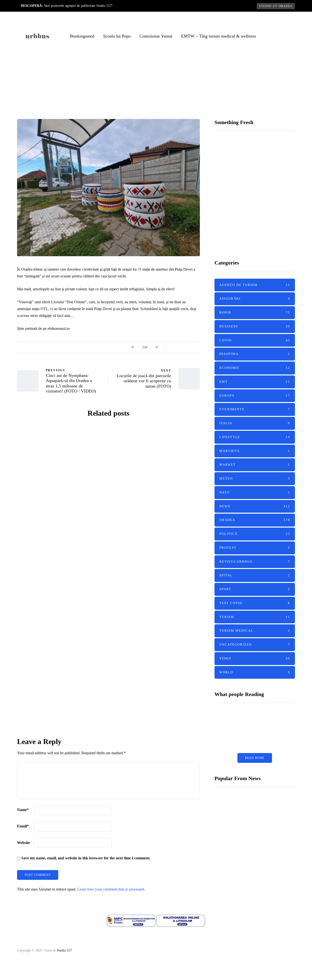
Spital (254, 575)
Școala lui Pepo (117, 36)
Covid (254, 340)
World (254, 672)
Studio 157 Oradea (275, 6)
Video (254, 658)
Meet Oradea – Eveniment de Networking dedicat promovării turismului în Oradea (156, 615)
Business (254, 326)
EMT (29, 462)
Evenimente (48, 462)
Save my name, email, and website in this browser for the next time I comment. (85, 858)
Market (254, 464)
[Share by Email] (197, 347)
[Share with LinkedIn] (185, 347)
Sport (254, 589)
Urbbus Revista (52, 532)
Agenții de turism (42, 555)
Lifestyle (254, 437)
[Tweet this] (179, 347)
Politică (254, 534)
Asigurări (254, 298)
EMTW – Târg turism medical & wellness (218, 36)
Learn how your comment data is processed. (111, 889)
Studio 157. (65, 950)
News (154, 112)
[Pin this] (191, 347)
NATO (254, 492)
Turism (32, 568)
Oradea (170, 112)
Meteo (254, 478)
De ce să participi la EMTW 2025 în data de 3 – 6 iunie (60, 514)
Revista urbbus (254, 561)
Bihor (126, 462)
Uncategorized (254, 644)
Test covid (254, 603)
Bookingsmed (82, 36)
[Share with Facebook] (172, 347)
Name (23, 810)
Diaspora (254, 354)
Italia (254, 423)
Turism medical (40, 468)
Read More (254, 758)
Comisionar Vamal (155, 36)
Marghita (254, 450)
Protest (254, 547)
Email (23, 826)
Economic (254, 368)
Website (23, 843)
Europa (254, 395)
